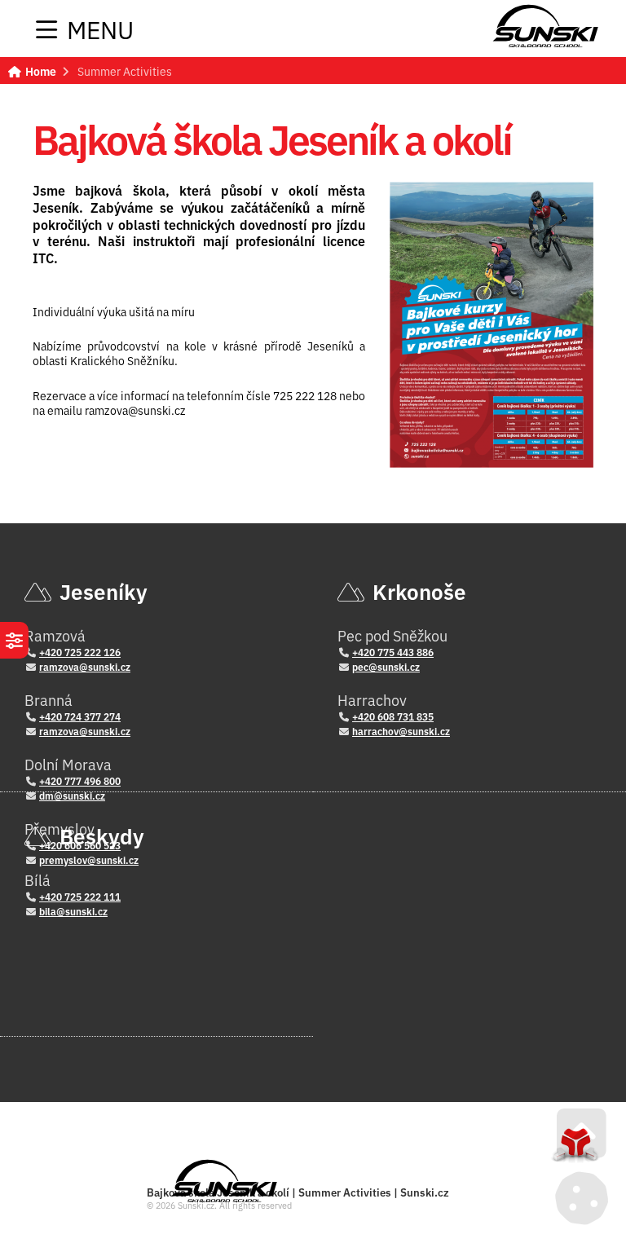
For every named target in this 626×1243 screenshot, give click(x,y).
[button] (85, 29)
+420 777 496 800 (80, 780)
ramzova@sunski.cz (84, 666)
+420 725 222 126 (80, 652)
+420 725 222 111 (80, 896)
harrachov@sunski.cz (401, 731)
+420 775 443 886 (393, 652)
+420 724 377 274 (80, 716)
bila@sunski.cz (73, 911)
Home (545, 26)
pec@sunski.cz (386, 666)
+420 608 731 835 (393, 716)
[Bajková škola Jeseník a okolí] (491, 325)
